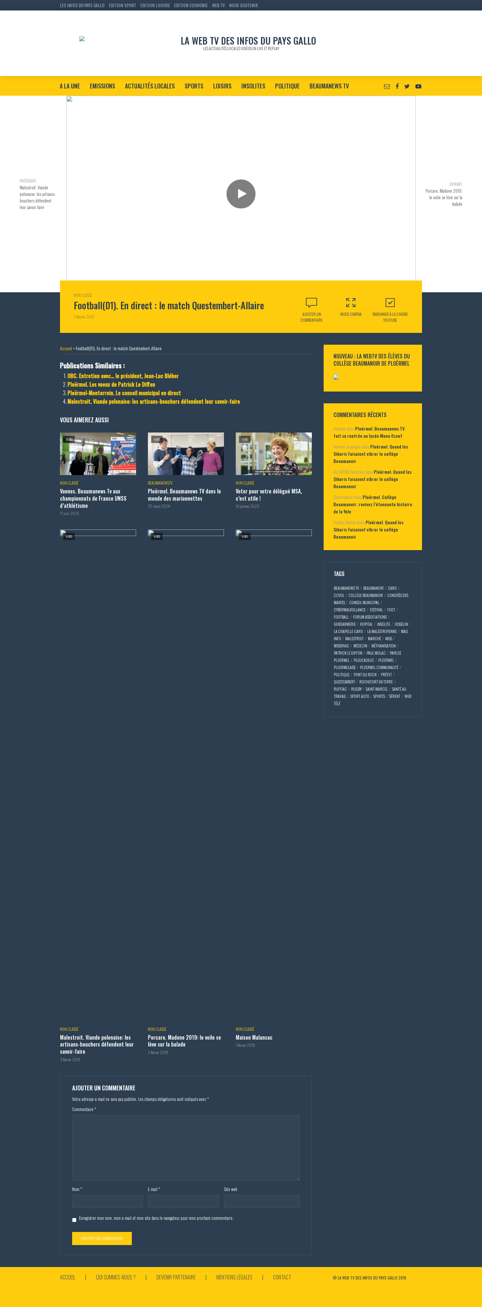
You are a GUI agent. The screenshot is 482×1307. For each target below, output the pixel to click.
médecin (360, 645)
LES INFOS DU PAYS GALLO (82, 5)
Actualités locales (150, 86)
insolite (383, 624)
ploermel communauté (379, 667)
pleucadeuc (364, 660)
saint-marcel (377, 689)
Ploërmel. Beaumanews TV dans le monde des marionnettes (184, 495)
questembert (344, 681)
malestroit (354, 638)
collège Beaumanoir (366, 595)
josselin (401, 624)
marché (374, 638)
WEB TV (218, 5)
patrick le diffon (348, 653)
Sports (194, 86)
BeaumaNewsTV (160, 483)
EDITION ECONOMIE (191, 5)
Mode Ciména (351, 314)
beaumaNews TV (346, 588)
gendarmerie (345, 624)
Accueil (66, 348)
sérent (394, 696)
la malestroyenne (382, 631)
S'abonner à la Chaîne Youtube (390, 317)
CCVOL (339, 595)
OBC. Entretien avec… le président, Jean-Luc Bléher (123, 376)
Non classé (83, 295)
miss (388, 638)
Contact (282, 1277)
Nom (77, 1189)
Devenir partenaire (176, 1277)
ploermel (386, 660)
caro (392, 588)
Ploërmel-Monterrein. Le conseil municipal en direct (124, 393)
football (341, 617)
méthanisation (384, 645)
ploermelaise (345, 667)
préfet (386, 674)
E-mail (154, 1189)
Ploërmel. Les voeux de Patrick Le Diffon (111, 384)
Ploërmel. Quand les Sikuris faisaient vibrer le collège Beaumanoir (370, 453)
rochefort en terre (376, 681)
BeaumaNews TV (329, 86)
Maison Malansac (254, 1037)
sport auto (360, 696)
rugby (356, 689)
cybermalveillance (350, 609)
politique (342, 674)
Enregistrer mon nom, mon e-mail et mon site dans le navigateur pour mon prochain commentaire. (156, 1218)
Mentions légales (234, 1277)
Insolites (253, 86)
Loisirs (222, 86)
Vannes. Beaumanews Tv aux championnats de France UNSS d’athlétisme (93, 498)
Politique (287, 86)
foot (391, 609)
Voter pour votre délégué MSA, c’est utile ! (269, 495)
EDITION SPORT (122, 5)
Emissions (102, 86)
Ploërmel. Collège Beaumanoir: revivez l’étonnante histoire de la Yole (372, 504)
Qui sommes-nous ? (116, 1277)
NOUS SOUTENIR (243, 5)
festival (376, 609)
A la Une (70, 86)
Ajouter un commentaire (311, 317)
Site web (230, 1189)
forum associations (370, 617)
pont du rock (365, 674)
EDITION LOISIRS (155, 5)
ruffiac (340, 689)
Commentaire (84, 1109)
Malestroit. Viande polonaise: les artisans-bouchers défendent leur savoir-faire (154, 401)
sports (379, 696)
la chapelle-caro (348, 631)
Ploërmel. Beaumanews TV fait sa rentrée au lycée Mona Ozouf (369, 432)
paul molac (376, 653)
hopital (366, 624)
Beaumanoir (373, 588)
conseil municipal (364, 602)
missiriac (341, 645)
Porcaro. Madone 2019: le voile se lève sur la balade (184, 1041)
